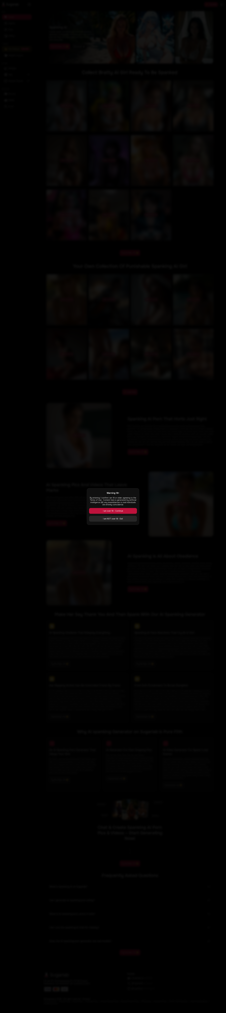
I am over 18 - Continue (113, 511)
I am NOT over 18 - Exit (113, 519)
